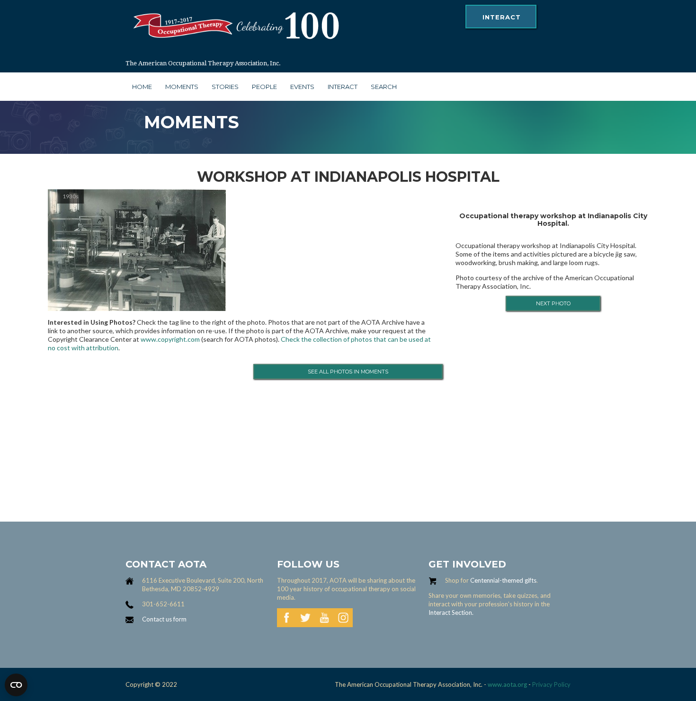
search (384, 86)
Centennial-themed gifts (503, 580)
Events (302, 86)
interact (501, 17)
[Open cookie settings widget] (16, 685)
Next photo (553, 303)
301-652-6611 (163, 604)
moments (181, 86)
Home (142, 86)
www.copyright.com (170, 339)
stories (225, 86)
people (264, 86)
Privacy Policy (551, 684)
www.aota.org (506, 684)
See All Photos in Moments (348, 371)
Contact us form (164, 619)
